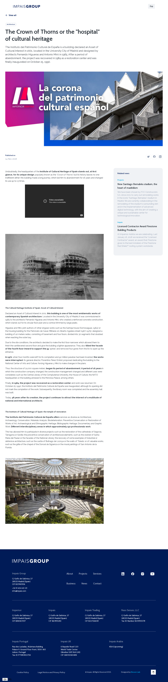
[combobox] (5, 679)
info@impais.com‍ (19, 591)
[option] (10, 679)
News (121, 6)
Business (108, 6)
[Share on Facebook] (154, 157)
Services (94, 6)
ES (10, 679)
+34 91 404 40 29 (19, 588)
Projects (80, 6)
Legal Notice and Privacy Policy (51, 672)
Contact (97, 583)
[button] (151, 6)
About (67, 6)
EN (5, 679)
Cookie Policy (23, 672)
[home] (26, 6)
